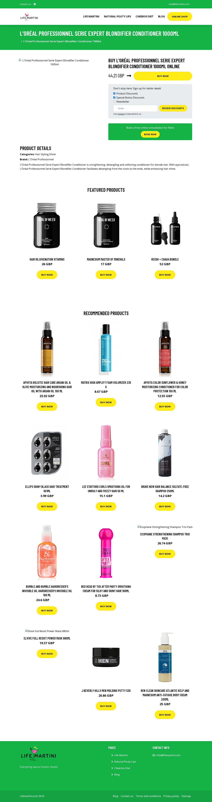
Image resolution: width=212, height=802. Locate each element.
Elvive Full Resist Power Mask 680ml (47, 638)
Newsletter (122, 101)
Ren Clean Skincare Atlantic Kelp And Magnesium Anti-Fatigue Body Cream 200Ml (165, 695)
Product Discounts (127, 93)
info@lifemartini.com (179, 4)
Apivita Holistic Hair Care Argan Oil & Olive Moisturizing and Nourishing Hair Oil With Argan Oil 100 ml (47, 386)
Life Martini (91, 16)
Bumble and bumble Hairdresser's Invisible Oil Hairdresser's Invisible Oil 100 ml (47, 590)
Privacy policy (171, 796)
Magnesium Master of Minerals (106, 259)
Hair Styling (42, 154)
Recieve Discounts (173, 108)
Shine (52, 154)
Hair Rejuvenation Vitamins (47, 259)
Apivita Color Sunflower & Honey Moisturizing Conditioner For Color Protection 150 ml (165, 386)
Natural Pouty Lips (117, 16)
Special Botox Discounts (130, 97)
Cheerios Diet (144, 16)
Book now (150, 134)
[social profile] (34, 4)
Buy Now (163, 76)
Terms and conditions (148, 796)
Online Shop (180, 16)
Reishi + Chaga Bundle (165, 259)
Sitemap (186, 796)
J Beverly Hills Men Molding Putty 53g (106, 690)
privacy (121, 113)
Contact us (127, 796)
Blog (161, 16)
